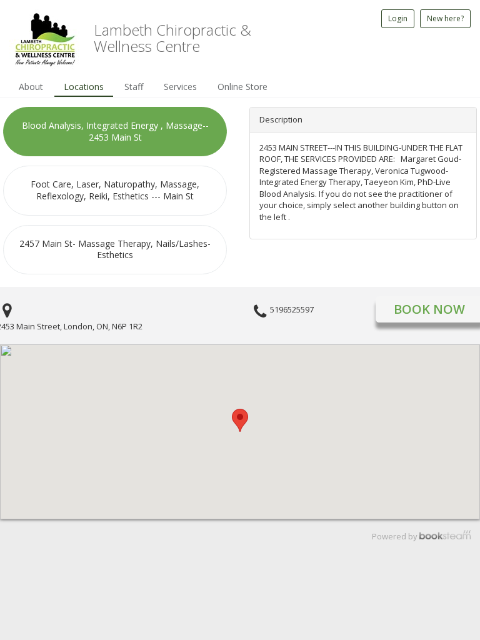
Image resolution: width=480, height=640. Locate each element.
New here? (445, 18)
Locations (84, 86)
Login (398, 18)
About (31, 86)
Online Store (243, 86)
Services (180, 86)
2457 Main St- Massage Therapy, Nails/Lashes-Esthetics (115, 249)
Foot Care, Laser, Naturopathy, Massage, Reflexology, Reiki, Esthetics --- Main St (115, 190)
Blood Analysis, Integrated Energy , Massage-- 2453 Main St (115, 131)
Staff (133, 86)
